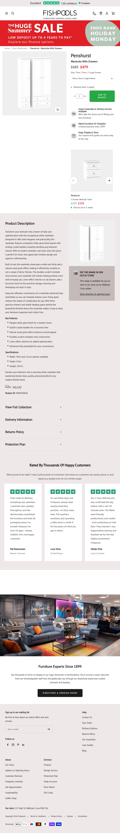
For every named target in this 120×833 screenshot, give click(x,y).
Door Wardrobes (20, 48)
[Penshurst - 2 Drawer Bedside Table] (92, 171)
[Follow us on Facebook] (7, 744)
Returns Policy (88, 734)
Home (7, 48)
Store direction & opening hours (95, 294)
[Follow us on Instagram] (13, 744)
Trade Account (50, 781)
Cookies (70, 816)
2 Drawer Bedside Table (81, 199)
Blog (84, 750)
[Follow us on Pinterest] (18, 744)
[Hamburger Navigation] (6, 13)
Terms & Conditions (38, 816)
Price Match (49, 787)
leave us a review (46, 478)
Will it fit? (17, 387)
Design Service (51, 770)
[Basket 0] (113, 13)
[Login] (107, 13)
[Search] (12, 13)
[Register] (48, 729)
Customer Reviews (13, 776)
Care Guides (87, 745)
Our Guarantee (89, 739)
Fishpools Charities (14, 781)
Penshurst (75, 195)
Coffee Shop (11, 798)
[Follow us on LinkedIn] (23, 744)
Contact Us (87, 717)
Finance (47, 764)
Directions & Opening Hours (60, 693)
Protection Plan (51, 776)
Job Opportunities (13, 787)
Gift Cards (48, 792)
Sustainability (11, 792)
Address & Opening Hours (17, 770)
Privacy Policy (56, 816)
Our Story (9, 764)
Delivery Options (89, 728)
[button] (57, 109)
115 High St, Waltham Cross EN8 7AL (31, 808)
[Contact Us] (94, 13)
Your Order (87, 722)
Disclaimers (82, 816)
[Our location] (101, 13)
